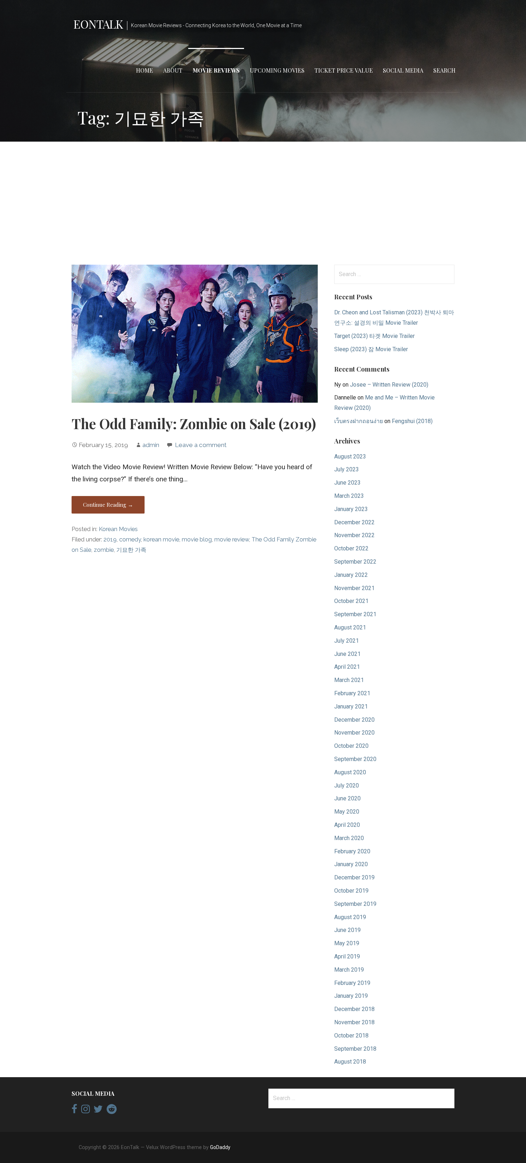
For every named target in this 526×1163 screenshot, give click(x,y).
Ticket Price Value (344, 70)
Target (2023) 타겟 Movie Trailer (374, 336)
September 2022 (355, 561)
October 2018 (351, 1035)
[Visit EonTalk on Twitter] (98, 1111)
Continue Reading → (108, 504)
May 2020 (346, 811)
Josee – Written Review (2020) (389, 384)
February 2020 (352, 851)
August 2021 (350, 627)
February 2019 (352, 983)
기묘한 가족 (131, 549)
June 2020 (347, 798)
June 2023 (347, 482)
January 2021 (351, 706)
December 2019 (354, 877)
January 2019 (351, 995)
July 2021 (346, 640)
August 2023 (350, 456)
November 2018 (354, 1022)
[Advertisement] (263, 203)
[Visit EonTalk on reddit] (112, 1111)
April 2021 (347, 666)
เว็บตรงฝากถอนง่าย (358, 421)
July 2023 (346, 469)
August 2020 (350, 772)
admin (150, 444)
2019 (110, 539)
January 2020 (351, 864)
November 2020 (354, 732)
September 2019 (355, 904)
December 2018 (354, 1009)
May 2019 (346, 943)
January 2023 (351, 509)
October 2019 (351, 890)
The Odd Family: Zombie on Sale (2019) (194, 423)
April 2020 (347, 824)
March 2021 (349, 680)
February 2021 (352, 693)
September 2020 (355, 759)
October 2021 (351, 601)
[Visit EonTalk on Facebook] (74, 1111)
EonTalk (98, 23)
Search (444, 70)
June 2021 (347, 654)
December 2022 (354, 522)
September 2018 (355, 1048)
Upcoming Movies (277, 70)
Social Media (403, 70)
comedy (130, 539)
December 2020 (354, 719)
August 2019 (350, 917)
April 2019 (347, 956)
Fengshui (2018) (412, 421)
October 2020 (351, 745)
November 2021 (354, 588)
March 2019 (349, 969)
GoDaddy (220, 1147)
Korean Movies (118, 529)
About (172, 70)
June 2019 (347, 930)
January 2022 (351, 574)
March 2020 (349, 838)
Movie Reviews (216, 70)
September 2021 (355, 614)
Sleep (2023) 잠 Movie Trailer (371, 349)
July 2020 (346, 785)
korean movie (161, 539)
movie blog (197, 539)
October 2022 (351, 548)
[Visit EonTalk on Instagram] (85, 1111)
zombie (104, 549)
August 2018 (350, 1061)
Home (144, 70)
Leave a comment (201, 444)
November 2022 (354, 535)
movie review (231, 539)
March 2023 (349, 495)
